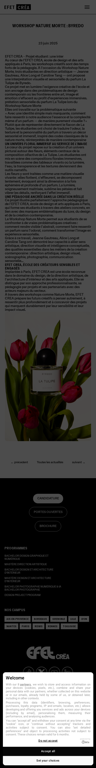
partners (25, 684)
